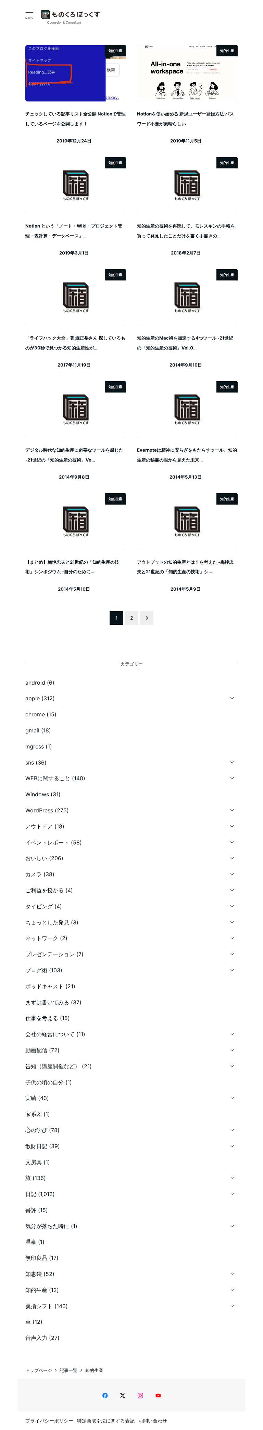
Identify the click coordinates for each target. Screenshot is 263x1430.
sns (29, 762)
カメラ (33, 874)
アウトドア (39, 826)
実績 (30, 1098)
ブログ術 (36, 970)
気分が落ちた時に (47, 1226)
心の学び (36, 1130)
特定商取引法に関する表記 (106, 1421)
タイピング (39, 906)
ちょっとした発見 (47, 922)
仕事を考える (41, 1018)
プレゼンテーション (50, 954)
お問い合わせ (152, 1421)
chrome (35, 714)
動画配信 (36, 1050)
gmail (32, 730)
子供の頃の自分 (44, 1082)
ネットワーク (41, 938)
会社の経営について (50, 1034)
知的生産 (36, 1290)
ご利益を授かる (44, 890)
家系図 (33, 1114)
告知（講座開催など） (52, 1066)
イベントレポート (47, 842)
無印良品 (36, 1257)
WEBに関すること (47, 778)
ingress (34, 746)
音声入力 (36, 1337)
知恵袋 (33, 1273)
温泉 (30, 1241)
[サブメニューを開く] (232, 697)
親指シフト (39, 1306)
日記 (30, 1194)
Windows (37, 794)
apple (32, 698)
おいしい (36, 858)
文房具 (33, 1162)
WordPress (39, 810)
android (35, 682)
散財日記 (36, 1146)
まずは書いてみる (47, 1002)
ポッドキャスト (44, 986)
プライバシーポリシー (49, 1421)
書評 (30, 1210)
